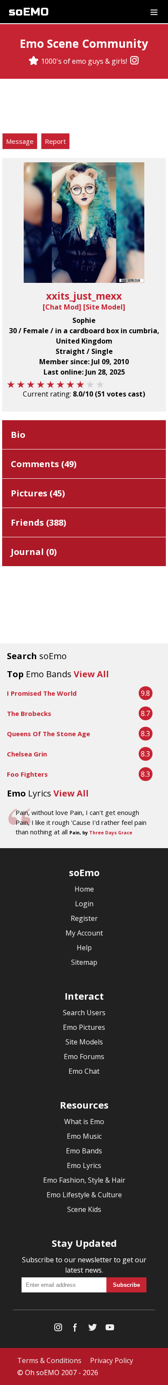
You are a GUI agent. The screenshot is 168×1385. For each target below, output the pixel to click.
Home (84, 889)
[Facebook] (75, 1329)
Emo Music (84, 1136)
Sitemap (84, 962)
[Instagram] (134, 61)
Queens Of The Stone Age (48, 733)
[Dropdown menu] (154, 11)
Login (84, 903)
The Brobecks (29, 713)
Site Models (84, 1042)
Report (55, 141)
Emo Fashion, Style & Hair (84, 1180)
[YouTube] (110, 1329)
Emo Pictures (84, 1027)
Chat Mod (62, 307)
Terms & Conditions (49, 1360)
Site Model (104, 307)
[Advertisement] (84, 107)
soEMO (29, 12)
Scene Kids (84, 1209)
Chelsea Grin (27, 754)
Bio (18, 434)
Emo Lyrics (84, 1165)
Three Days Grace (110, 833)
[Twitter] (92, 1329)
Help (84, 947)
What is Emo (84, 1121)
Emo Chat (84, 1071)
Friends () (38, 522)
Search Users (84, 1012)
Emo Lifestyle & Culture (84, 1194)
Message (20, 141)
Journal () (34, 552)
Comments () (44, 464)
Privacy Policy (111, 1360)
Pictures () (38, 493)
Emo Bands (84, 1151)
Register (84, 918)
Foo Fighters (27, 774)
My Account (84, 933)
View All (91, 674)
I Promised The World (42, 693)
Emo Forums (84, 1056)
